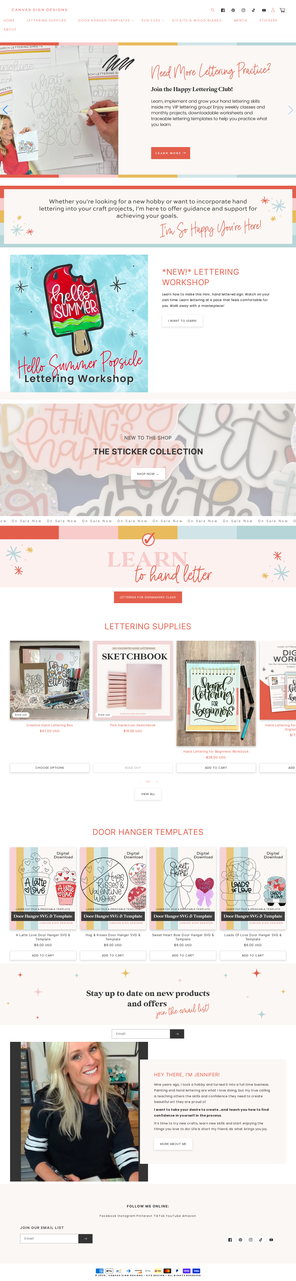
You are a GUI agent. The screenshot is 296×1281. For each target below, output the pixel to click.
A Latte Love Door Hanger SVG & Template (43, 937)
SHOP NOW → (148, 474)
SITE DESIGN (155, 1275)
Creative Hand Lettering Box (49, 725)
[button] (103, 20)
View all (148, 794)
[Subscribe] (177, 1033)
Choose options (49, 768)
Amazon (189, 1216)
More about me (173, 1144)
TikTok (159, 1216)
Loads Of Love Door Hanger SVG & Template (253, 937)
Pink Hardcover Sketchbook (133, 725)
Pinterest (145, 1216)
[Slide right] (156, 781)
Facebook (108, 1216)
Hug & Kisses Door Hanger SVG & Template (113, 937)
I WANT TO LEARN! (182, 321)
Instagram (127, 1216)
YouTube (173, 1216)
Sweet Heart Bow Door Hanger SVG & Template (183, 937)
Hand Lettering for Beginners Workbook (216, 751)
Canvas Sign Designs (125, 1275)
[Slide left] (139, 781)
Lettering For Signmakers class (148, 597)
